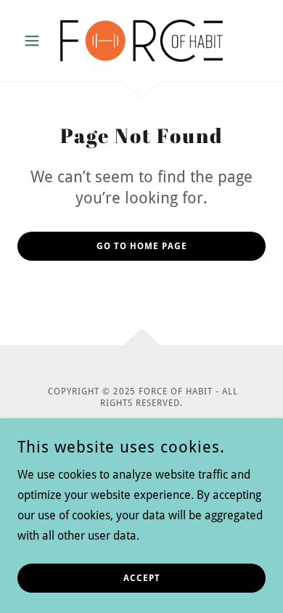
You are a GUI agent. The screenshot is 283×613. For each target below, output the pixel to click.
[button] (35, 40)
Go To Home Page (142, 246)
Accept (141, 578)
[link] (141, 41)
